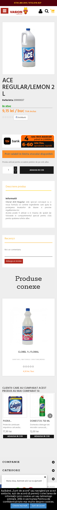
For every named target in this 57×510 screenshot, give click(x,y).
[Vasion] (19, 11)
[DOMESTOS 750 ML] (42, 405)
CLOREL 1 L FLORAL (28, 352)
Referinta (7, 100)
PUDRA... (7, 421)
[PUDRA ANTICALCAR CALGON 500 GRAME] (15, 405)
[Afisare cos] (53, 11)
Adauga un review (14, 261)
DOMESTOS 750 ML (40, 421)
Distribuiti (21, 117)
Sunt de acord (38, 506)
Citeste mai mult (19, 506)
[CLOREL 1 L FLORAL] (28, 326)
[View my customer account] (40, 12)
